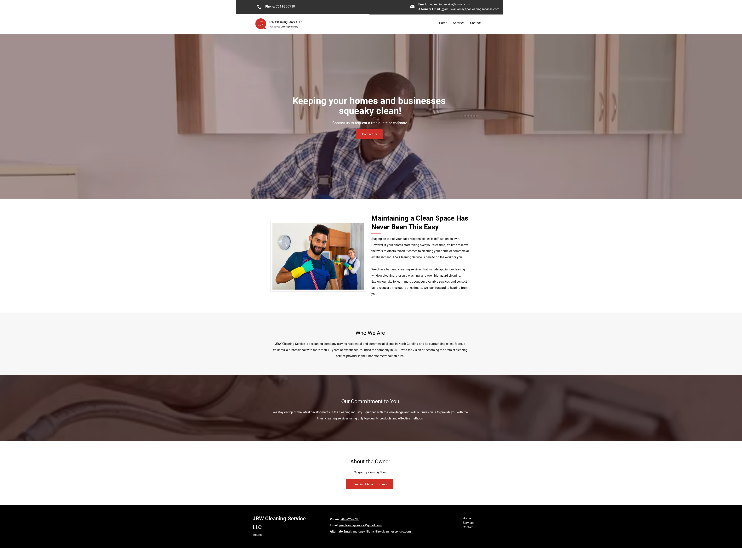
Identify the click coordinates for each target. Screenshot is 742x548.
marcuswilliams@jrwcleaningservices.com (382, 531)
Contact (468, 527)
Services (468, 523)
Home (467, 518)
